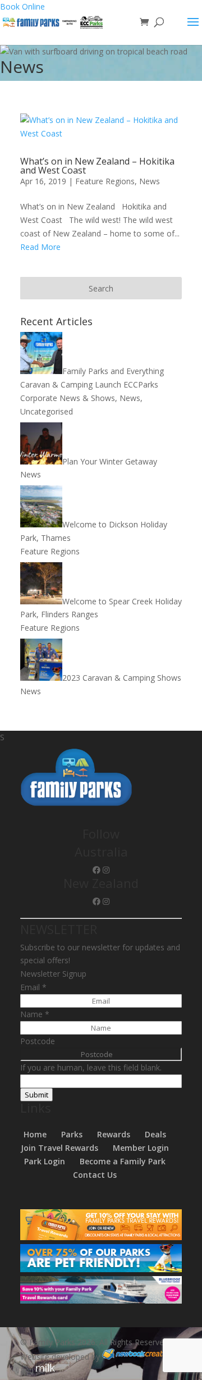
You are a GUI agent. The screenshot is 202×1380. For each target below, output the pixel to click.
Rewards (113, 1134)
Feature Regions (105, 181)
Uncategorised (46, 411)
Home (35, 1134)
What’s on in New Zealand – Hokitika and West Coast (97, 165)
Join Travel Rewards (59, 1147)
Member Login (141, 1147)
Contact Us (95, 1174)
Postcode (37, 1041)
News (149, 181)
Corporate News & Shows (67, 398)
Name (34, 1014)
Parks (71, 1134)
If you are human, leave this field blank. (91, 1067)
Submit (36, 1095)
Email (33, 987)
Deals (155, 1134)
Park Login (44, 1161)
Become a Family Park (123, 1161)
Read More (40, 247)
